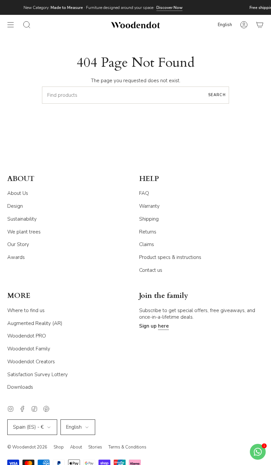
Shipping (149, 219)
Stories (95, 447)
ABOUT (20, 179)
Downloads (20, 387)
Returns (147, 232)
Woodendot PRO (26, 336)
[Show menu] (11, 25)
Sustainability (22, 219)
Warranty (149, 206)
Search (217, 94)
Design (15, 206)
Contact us (150, 270)
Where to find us (26, 310)
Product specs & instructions (170, 257)
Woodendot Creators (31, 361)
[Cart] (260, 25)
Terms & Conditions (127, 447)
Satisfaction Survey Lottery (37, 374)
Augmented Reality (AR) (34, 323)
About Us (17, 193)
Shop (59, 447)
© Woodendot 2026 (27, 447)
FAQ (144, 193)
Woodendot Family (28, 348)
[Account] (244, 25)
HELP (149, 179)
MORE (18, 296)
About (76, 447)
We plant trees (24, 232)
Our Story (18, 244)
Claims (146, 244)
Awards (16, 257)
